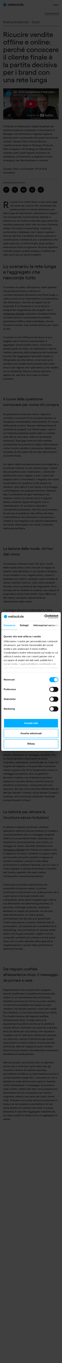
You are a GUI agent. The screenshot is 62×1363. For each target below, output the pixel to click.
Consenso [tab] (9, 625)
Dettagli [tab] (24, 625)
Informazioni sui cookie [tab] (46, 625)
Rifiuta (31, 743)
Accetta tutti (31, 723)
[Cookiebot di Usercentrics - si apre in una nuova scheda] (44, 616)
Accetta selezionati (31, 733)
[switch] (53, 689)
